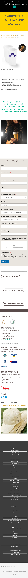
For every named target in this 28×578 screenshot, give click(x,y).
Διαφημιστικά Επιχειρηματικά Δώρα (9, 35)
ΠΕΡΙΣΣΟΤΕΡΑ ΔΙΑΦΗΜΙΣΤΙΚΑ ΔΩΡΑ (13, 303)
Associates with (9, 343)
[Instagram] (15, 574)
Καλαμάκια (14, 504)
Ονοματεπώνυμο (6, 172)
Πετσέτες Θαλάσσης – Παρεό (15, 550)
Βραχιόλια (15, 535)
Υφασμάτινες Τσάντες (15, 471)
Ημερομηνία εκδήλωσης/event (9, 223)
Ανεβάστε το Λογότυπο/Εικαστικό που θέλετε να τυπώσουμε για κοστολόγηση (13, 239)
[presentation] (2, 420)
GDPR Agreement (6, 252)
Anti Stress (15, 541)
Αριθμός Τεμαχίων (6, 201)
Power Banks (15, 510)
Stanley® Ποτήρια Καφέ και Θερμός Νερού (15, 490)
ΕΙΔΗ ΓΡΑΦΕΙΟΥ (14, 448)
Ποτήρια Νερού (15, 499)
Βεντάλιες (15, 548)
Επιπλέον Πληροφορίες (7, 231)
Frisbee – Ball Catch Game (15, 554)
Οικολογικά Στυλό (15, 456)
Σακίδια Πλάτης (15, 476)
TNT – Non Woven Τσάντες (15, 473)
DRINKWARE (14, 484)
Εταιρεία (3, 165)
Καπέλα (15, 514)
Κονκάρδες (15, 533)
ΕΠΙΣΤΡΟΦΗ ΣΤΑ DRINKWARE (10, 276)
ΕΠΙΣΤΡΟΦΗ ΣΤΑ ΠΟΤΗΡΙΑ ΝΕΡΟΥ (14, 290)
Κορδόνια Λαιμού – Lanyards (15, 528)
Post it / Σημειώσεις (15, 463)
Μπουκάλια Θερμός (15, 488)
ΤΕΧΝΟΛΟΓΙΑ (14, 506)
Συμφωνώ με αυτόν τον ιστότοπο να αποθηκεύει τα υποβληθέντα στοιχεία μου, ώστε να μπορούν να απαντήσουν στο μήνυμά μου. (14, 256)
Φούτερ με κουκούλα (15, 522)
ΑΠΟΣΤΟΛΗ (5, 261)
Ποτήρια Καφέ (15, 486)
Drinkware (20, 35)
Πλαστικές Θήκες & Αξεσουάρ (15, 531)
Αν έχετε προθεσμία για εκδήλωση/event (12, 216)
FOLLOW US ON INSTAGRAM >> (13, 406)
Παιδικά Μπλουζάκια (15, 524)
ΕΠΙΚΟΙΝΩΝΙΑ (22, 571)
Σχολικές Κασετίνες (15, 467)
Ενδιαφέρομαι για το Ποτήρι (8, 194)
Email (2, 187)
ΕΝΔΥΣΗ (16, 571)
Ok (14, 6)
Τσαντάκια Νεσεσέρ (15, 552)
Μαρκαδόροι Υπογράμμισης (15, 459)
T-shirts (15, 516)
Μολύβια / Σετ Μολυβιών (15, 454)
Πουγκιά (15, 478)
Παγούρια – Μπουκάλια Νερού (15, 493)
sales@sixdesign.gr (8, 339)
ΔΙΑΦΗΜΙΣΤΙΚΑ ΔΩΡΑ (8, 571)
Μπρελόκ (15, 537)
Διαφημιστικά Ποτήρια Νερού (7, 37)
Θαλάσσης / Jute (15, 482)
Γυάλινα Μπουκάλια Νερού (15, 495)
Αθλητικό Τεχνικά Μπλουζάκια (15, 520)
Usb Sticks (15, 507)
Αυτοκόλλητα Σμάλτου (15, 544)
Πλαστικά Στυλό (15, 450)
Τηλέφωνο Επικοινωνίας (7, 180)
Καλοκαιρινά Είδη (14, 546)
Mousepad (15, 465)
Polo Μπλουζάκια (15, 518)
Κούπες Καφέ (15, 497)
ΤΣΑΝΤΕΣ (14, 470)
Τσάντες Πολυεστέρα (15, 480)
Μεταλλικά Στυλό (15, 452)
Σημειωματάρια (15, 461)
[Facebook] (13, 574)
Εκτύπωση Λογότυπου (7, 209)
